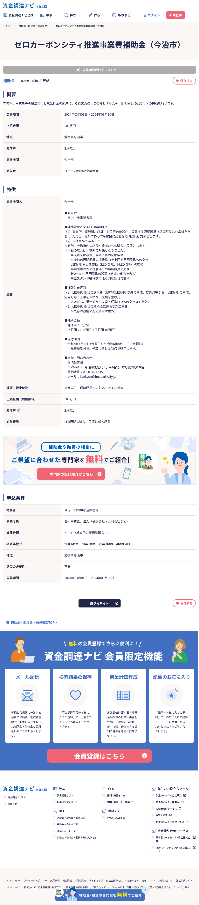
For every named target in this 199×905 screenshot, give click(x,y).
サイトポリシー (12, 880)
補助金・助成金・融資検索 (33, 25)
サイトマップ (96, 880)
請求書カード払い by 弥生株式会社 (173, 839)
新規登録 (175, 15)
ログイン (154, 15)
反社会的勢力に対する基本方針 (122, 880)
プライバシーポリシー (35, 880)
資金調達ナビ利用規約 (74, 880)
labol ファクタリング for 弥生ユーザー (173, 849)
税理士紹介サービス (166, 808)
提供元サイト (99, 603)
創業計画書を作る (115, 795)
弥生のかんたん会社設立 (169, 795)
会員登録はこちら (99, 755)
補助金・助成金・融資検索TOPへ (34, 622)
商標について (149, 880)
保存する (186, 80)
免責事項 (54, 880)
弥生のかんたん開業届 (167, 802)
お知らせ (12, 804)
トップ (6, 25)
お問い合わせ (166, 880)
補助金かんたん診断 (67, 824)
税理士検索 (162, 815)
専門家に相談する (115, 817)
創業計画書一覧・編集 (118, 802)
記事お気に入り (65, 802)
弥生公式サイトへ (185, 880)
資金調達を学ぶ (65, 795)
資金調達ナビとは (21, 15)
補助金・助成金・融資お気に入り (74, 837)
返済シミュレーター (67, 830)
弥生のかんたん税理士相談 (170, 821)
